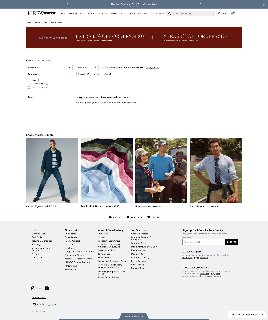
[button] (233, 13)
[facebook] (40, 288)
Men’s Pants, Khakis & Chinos (145, 246)
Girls (114, 13)
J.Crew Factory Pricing (108, 277)
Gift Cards (69, 244)
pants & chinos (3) (39, 87)
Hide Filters (34, 67)
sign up (232, 242)
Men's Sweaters (138, 250)
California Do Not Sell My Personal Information (110, 266)
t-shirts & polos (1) (39, 83)
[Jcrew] (52, 304)
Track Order (37, 237)
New (63, 13)
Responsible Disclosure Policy (112, 261)
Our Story (102, 233)
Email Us (117, 217)
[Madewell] (38, 304)
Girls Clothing (137, 264)
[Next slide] (201, 4)
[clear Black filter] (100, 74)
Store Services (71, 237)
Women (147, 4)
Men (154, 4)
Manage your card (213, 276)
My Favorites (71, 265)
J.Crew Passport (72, 240)
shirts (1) (35, 80)
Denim (91, 13)
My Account (70, 269)
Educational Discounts (75, 255)
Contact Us (37, 257)
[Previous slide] (67, 4)
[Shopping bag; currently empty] (240, 13)
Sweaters (103, 13)
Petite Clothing (138, 261)
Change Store (152, 67)
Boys (123, 13)
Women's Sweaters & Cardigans (141, 238)
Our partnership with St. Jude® (79, 251)
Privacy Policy (104, 257)
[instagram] (33, 288)
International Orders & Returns (42, 249)
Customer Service (40, 233)
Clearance (158, 13)
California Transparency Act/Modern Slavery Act (109, 245)
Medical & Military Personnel (78, 258)
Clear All (107, 74)
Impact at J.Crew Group (109, 240)
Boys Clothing (138, 268)
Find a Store (137, 217)
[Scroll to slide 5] (137, 6)
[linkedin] (46, 288)
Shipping (36, 244)
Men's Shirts (137, 253)
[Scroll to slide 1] (130, 6)
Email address (187, 238)
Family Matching (139, 13)
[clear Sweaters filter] (88, 74)
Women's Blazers (139, 243)
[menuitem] (63, 13)
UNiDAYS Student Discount (78, 262)
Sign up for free (201, 257)
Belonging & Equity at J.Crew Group (111, 272)
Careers (101, 237)
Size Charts (70, 248)
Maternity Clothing (140, 257)
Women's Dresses (139, 233)
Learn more (187, 257)
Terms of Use (104, 253)
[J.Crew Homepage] (41, 13)
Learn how (204, 273)
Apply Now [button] (215, 273)
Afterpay (36, 253)
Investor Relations (106, 250)
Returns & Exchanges (42, 240)
